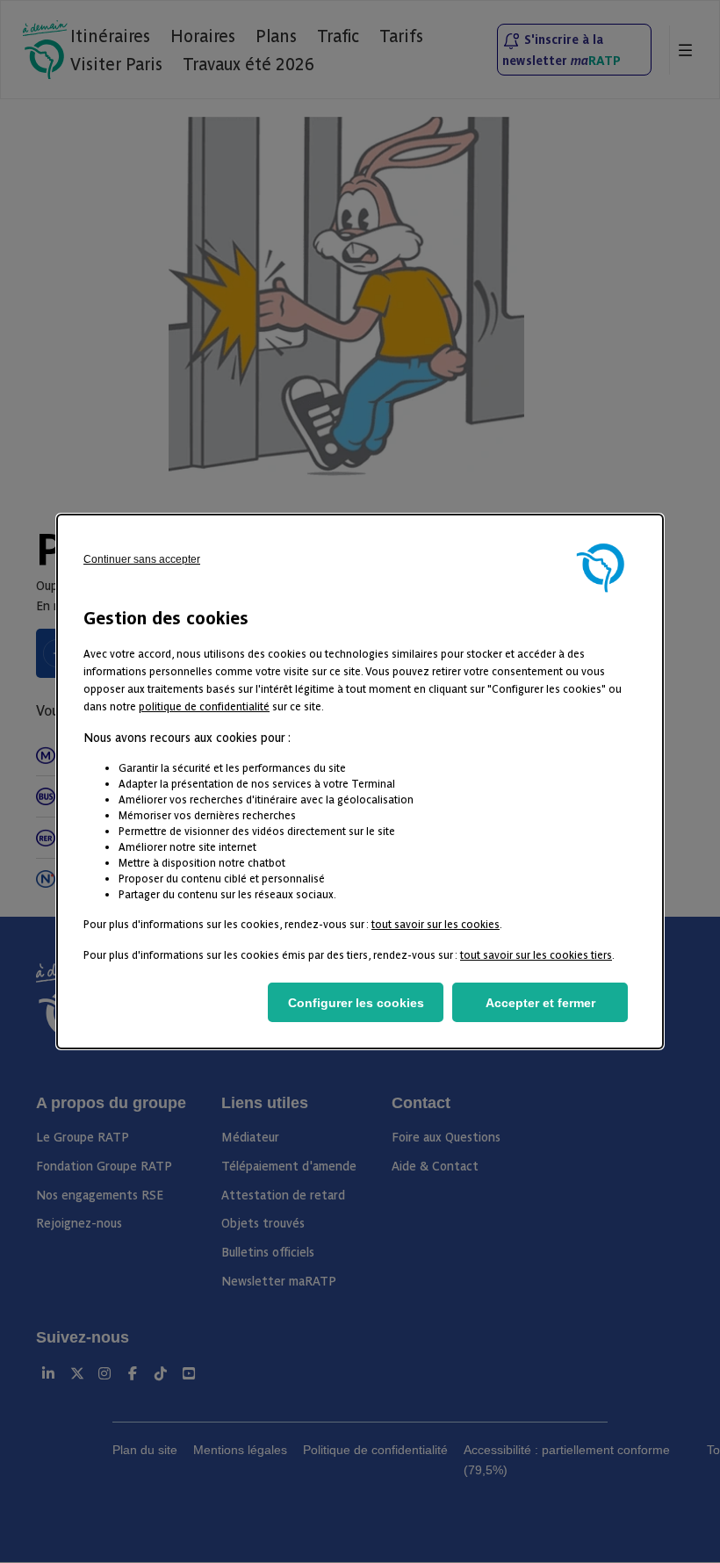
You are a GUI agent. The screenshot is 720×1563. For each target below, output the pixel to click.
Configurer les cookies (356, 1003)
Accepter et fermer (540, 1003)
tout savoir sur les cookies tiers (536, 954)
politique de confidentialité (204, 705)
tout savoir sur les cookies (435, 923)
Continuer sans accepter (141, 559)
